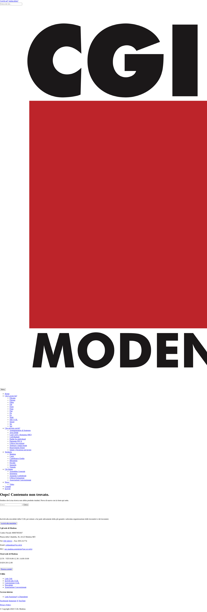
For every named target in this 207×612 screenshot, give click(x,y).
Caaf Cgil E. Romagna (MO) (21, 435)
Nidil (11, 417)
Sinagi (12, 422)
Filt (11, 404)
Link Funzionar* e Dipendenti (16, 597)
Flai (11, 411)
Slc (11, 424)
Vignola (13, 467)
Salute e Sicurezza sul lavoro (20, 450)
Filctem (12, 400)
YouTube (22, 601)
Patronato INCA (16, 441)
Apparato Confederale (18, 476)
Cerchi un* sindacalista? (9, 1)
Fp (11, 415)
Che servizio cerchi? (12, 428)
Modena (13, 454)
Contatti (8, 486)
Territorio (8, 452)
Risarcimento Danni (17, 448)
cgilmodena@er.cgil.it (13, 545)
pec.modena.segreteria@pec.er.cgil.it (18, 549)
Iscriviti (7, 489)
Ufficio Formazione (17, 478)
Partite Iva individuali (18, 439)
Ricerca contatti (6, 569)
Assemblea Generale (17, 471)
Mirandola (13, 461)
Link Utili (8, 579)
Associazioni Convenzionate (20, 480)
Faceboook (4, 601)
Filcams (12, 398)
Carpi (12, 456)
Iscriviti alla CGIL (12, 581)
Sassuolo (13, 465)
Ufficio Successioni (17, 443)
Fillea (12, 402)
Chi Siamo (9, 469)
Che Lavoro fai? (11, 396)
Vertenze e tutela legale (18, 445)
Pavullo (12, 463)
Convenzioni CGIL (12, 583)
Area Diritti (14, 433)
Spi (11, 426)
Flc (11, 413)
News (7, 482)
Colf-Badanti (14, 437)
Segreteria (13, 474)
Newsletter (9, 585)
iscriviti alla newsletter (8, 523)
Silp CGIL (14, 420)
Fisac (12, 409)
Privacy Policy (5, 605)
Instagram (12, 601)
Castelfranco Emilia (17, 458)
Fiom (12, 407)
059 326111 (7, 541)
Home (7, 394)
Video (12, 484)
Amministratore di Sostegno (20, 430)
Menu (3, 389)
